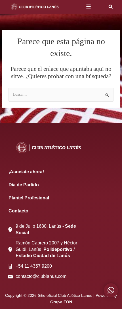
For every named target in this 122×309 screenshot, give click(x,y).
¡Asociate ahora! (26, 171)
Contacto (18, 210)
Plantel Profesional (29, 197)
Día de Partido (24, 184)
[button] (110, 6)
